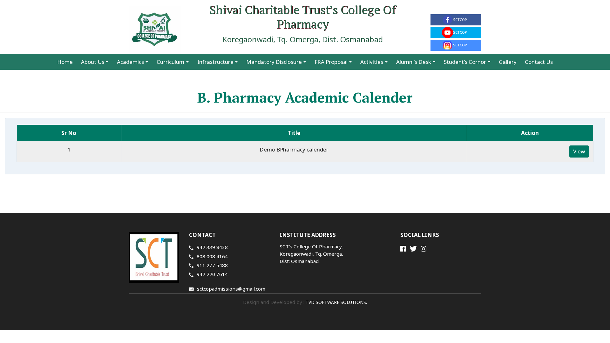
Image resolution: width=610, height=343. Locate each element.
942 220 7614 (212, 274)
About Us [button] (92, 61)
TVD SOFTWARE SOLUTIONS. (335, 302)
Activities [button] (371, 61)
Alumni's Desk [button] (413, 61)
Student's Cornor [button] (465, 61)
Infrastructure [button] (215, 61)
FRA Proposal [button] (331, 61)
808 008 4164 (212, 256)
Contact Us (539, 61)
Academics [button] (130, 61)
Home (65, 61)
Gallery (508, 61)
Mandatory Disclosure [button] (274, 61)
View (579, 151)
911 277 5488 (212, 265)
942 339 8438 (212, 247)
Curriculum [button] (170, 61)
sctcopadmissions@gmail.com (231, 289)
